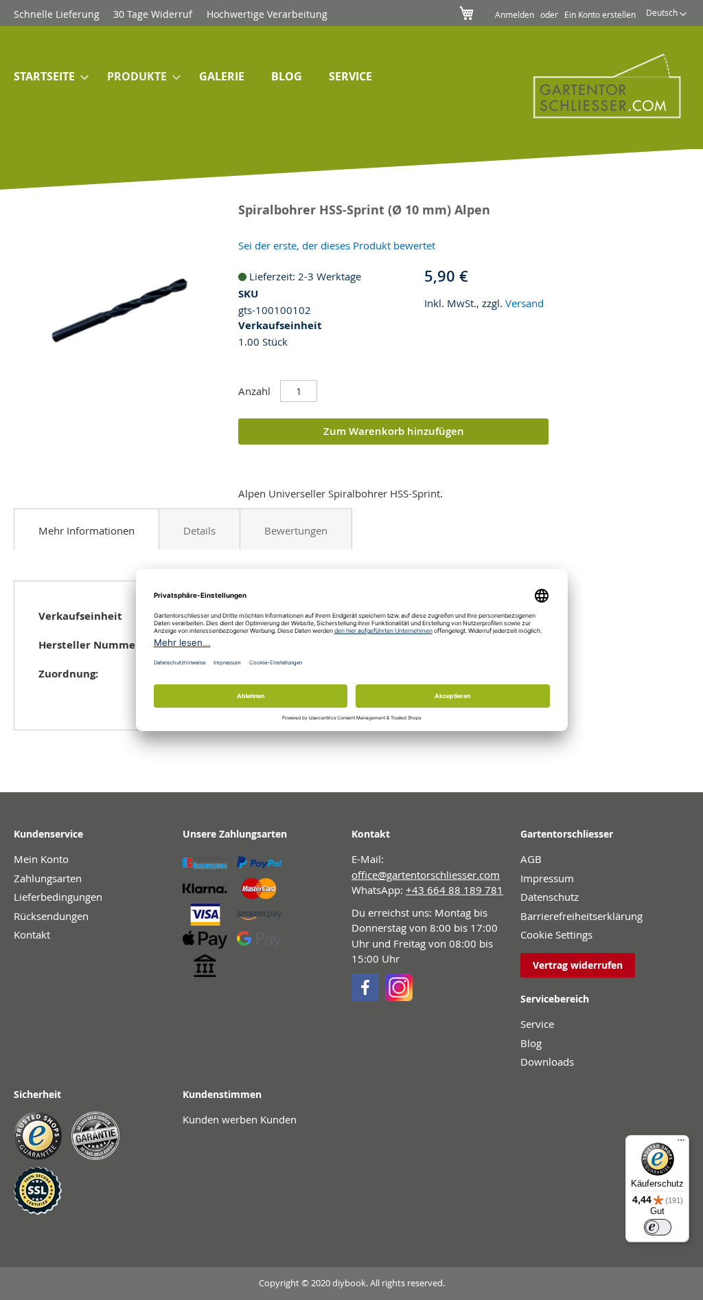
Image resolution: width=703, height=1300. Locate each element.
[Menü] (681, 1143)
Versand (524, 303)
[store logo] (597, 86)
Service (537, 1024)
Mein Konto (41, 859)
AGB (531, 859)
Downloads (547, 1061)
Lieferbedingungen (58, 897)
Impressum (547, 878)
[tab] (86, 529)
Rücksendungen (51, 916)
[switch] (657, 1227)
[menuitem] (47, 76)
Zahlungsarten (48, 878)
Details (199, 530)
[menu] (246, 77)
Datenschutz (549, 897)
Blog (531, 1043)
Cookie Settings (556, 934)
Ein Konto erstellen (600, 14)
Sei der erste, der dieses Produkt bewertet (336, 245)
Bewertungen (295, 530)
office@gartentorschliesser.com (426, 875)
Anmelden (514, 14)
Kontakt (32, 934)
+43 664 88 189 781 (454, 890)
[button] (666, 14)
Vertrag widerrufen (578, 965)
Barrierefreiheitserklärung (581, 916)
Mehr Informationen (86, 530)
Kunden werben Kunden (240, 1119)
